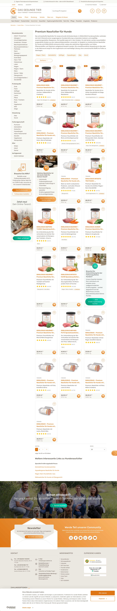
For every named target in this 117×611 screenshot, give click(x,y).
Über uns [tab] (50, 17)
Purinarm (17, 125)
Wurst (86, 55)
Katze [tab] (20, 17)
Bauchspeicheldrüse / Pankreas (21, 48)
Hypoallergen (71, 55)
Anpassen (102, 598)
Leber (16, 64)
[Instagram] (71, 538)
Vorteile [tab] (42, 17)
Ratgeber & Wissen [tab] (62, 17)
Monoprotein (18, 140)
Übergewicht (18, 75)
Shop (13, 4)
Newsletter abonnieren (34, 537)
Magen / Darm (40, 55)
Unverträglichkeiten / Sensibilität (21, 79)
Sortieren (43, 60)
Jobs (62, 578)
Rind (15, 102)
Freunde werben (65, 567)
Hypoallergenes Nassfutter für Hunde (47, 470)
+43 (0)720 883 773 (22, 565)
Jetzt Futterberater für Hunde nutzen (47, 199)
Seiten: (37, 446)
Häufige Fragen (92, 4)
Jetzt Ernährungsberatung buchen (95, 302)
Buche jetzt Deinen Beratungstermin (44, 578)
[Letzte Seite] (47, 449)
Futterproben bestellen (21, 194)
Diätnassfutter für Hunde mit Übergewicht (48, 477)
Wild (15, 106)
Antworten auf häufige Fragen (47, 571)
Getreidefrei (52, 55)
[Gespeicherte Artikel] (97, 11)
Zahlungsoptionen (66, 561)
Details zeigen (26, 607)
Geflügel (61, 55)
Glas (80, 55)
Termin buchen (59, 505)
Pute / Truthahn (19, 100)
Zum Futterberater (22, 190)
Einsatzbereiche (17, 33)
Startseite (13, 25)
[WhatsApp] (85, 538)
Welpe (16, 146)
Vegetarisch (18, 104)
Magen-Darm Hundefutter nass (45, 474)
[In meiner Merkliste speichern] (54, 67)
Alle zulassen (103, 593)
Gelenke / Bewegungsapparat (20, 54)
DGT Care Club (65, 565)
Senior (16, 150)
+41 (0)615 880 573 (22, 569)
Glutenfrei (17, 129)
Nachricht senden (43, 567)
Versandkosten (65, 559)
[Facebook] (76, 538)
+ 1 (77, 100)
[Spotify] (80, 538)
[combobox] (66, 11)
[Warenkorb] (103, 11)
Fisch (16, 89)
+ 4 (101, 97)
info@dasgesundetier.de (45, 560)
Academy (28, 4)
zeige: (92, 446)
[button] (15, 21)
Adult (16, 148)
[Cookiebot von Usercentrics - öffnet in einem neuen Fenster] (11, 607)
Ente (15, 86)
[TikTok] (90, 538)
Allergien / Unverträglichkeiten (20, 39)
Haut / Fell (17, 60)
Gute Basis (17, 57)
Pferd (16, 97)
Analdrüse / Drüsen (20, 42)
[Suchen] (80, 11)
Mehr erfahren (24, 238)
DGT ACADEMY (65, 580)
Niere (15, 71)
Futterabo (63, 563)
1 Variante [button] (39, 130)
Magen (16, 66)
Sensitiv (16, 136)
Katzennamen (64, 572)
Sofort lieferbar (19, 156)
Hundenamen (64, 570)
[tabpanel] (58, 21)
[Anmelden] (91, 11)
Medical (20, 4)
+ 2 (77, 289)
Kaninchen (17, 93)
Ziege (16, 109)
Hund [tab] (14, 17)
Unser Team (64, 576)
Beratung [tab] (34, 17)
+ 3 (52, 100)
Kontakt (103, 4)
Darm (16, 51)
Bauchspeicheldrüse (20, 44)
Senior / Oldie (18, 73)
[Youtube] (95, 538)
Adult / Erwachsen (20, 36)
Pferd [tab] (26, 17)
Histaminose (18, 62)
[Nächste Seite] (43, 449)
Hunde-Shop (20, 25)
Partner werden (65, 574)
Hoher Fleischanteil (20, 133)
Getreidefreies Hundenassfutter (45, 467)
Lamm (16, 95)
